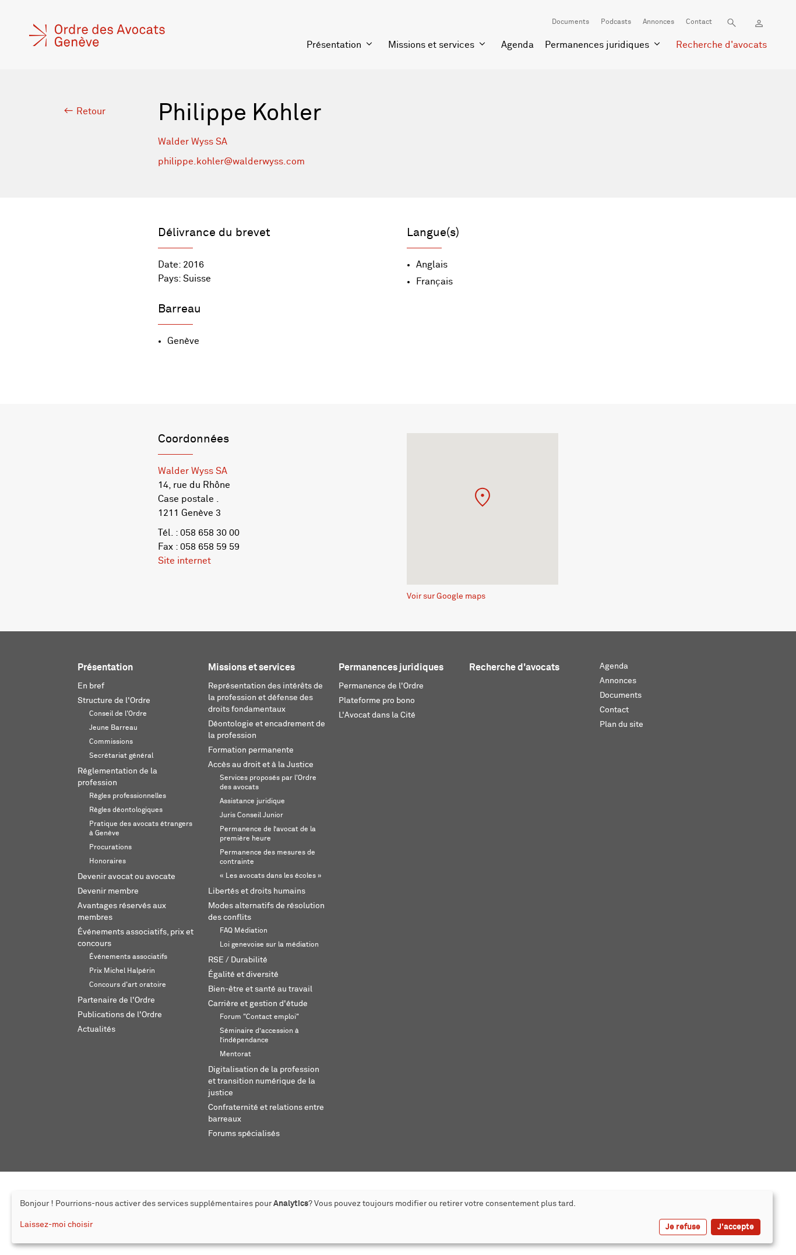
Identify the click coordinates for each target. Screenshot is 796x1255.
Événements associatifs (128, 957)
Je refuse (682, 1227)
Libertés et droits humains (256, 891)
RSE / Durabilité (237, 960)
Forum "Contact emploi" (259, 1017)
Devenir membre (108, 891)
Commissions (111, 742)
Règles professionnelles (127, 796)
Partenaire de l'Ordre (116, 1000)
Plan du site (621, 724)
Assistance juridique (252, 801)
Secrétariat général (121, 756)
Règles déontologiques (126, 810)
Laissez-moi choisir (56, 1225)
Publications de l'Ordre (120, 1015)
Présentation (334, 45)
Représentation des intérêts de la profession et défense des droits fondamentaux (265, 697)
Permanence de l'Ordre (381, 686)
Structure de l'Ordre (114, 701)
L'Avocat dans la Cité (377, 715)
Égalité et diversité (243, 975)
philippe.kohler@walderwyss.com (231, 161)
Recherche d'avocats (721, 45)
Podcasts (616, 22)
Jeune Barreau (113, 728)
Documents (570, 22)
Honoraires (107, 861)
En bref (91, 686)
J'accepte (735, 1227)
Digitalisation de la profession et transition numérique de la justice (263, 1081)
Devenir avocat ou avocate (126, 877)
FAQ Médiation (243, 930)
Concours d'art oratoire (127, 985)
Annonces (658, 22)
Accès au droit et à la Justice (261, 765)
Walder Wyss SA (192, 141)
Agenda (517, 45)
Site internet (184, 560)
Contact (699, 22)
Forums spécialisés (244, 1134)
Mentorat (235, 1054)
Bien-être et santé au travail (260, 989)
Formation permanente (251, 750)
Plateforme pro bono (377, 701)
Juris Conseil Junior (251, 815)
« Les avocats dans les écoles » (271, 876)
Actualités (96, 1029)
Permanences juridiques (597, 45)
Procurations (110, 847)
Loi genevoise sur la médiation (269, 944)
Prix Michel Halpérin (122, 971)
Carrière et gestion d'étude (258, 1004)
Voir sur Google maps (446, 596)
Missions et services (431, 45)
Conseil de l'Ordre (118, 714)
